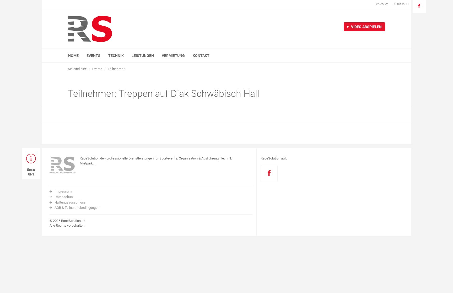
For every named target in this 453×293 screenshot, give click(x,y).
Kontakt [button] (382, 4)
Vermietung (173, 56)
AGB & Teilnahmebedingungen (77, 208)
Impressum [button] (401, 4)
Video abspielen (366, 27)
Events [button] (93, 56)
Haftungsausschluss (70, 202)
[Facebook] (419, 6)
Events (97, 69)
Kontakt (201, 56)
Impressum (63, 191)
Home (73, 56)
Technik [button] (116, 56)
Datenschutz (64, 197)
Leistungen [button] (143, 56)
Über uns (31, 172)
